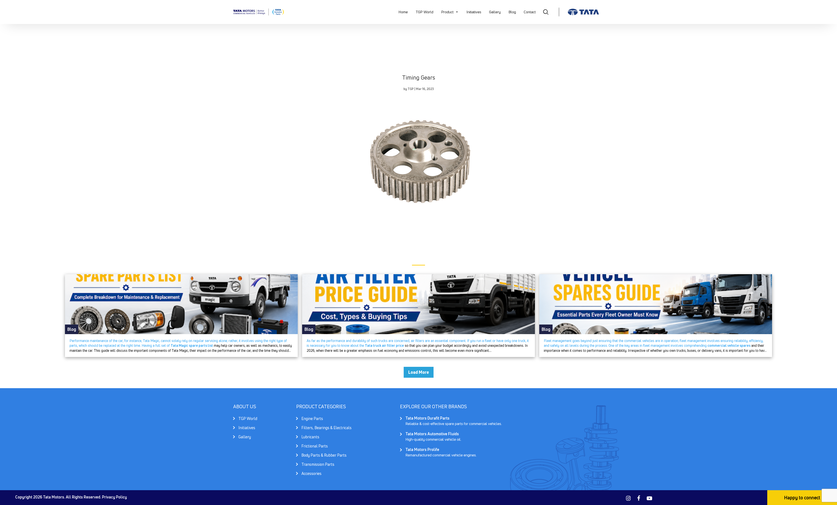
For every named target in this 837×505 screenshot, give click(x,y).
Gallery (495, 11)
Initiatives (473, 11)
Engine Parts (312, 419)
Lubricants (310, 437)
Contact (530, 11)
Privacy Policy (114, 497)
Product (447, 11)
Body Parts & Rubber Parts (324, 456)
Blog (512, 11)
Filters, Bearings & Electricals (326, 428)
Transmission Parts (317, 465)
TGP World (424, 11)
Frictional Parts (314, 446)
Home (403, 11)
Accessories (311, 473)
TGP (411, 89)
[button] (457, 12)
